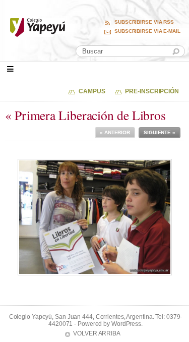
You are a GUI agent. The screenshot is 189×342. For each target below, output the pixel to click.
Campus (92, 91)
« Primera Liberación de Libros (85, 115)
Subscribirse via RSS (144, 22)
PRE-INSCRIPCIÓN (152, 91)
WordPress (126, 323)
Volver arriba (96, 333)
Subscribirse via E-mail (147, 31)
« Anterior (115, 132)
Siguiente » (159, 132)
